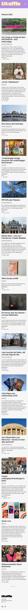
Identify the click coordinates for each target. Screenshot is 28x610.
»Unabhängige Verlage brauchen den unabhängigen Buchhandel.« (13, 160)
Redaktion (4, 57)
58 (14, 586)
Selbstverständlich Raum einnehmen (12, 565)
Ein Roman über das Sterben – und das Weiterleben (14, 314)
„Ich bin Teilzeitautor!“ (10, 82)
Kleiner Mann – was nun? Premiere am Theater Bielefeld (14, 237)
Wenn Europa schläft (10, 278)
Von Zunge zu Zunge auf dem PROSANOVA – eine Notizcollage (13, 39)
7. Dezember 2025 (6, 498)
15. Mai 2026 (5, 100)
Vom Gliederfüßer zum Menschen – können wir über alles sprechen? (13, 439)
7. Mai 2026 (4, 177)
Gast (3, 133)
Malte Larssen (5, 99)
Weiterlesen (9, 56)
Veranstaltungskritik (7, 44)
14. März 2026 (5, 414)
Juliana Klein (5, 254)
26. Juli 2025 (5, 541)
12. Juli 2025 (5, 582)
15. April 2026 (5, 255)
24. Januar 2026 (5, 453)
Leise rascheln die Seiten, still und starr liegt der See (13, 353)
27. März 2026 (5, 329)
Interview (4, 84)
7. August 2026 (5, 59)
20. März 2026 (5, 370)
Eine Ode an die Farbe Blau (12, 124)
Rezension (4, 280)
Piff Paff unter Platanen (11, 200)
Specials (4, 483)
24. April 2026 (5, 212)
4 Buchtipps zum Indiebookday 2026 (9, 394)
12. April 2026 (5, 289)
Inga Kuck (4, 369)
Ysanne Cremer (5, 580)
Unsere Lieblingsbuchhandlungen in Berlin (13, 478)
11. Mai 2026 (5, 135)
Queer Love (6, 521)
